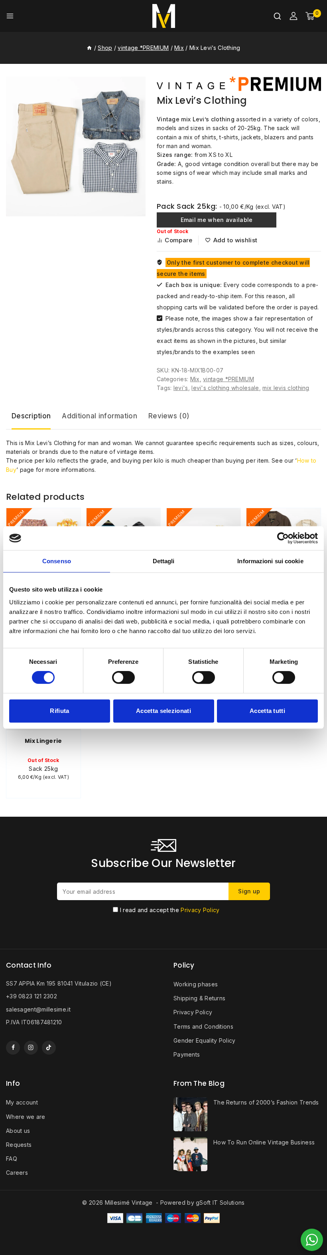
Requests (19, 1144)
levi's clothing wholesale (225, 387)
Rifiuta (59, 710)
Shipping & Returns (199, 998)
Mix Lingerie (43, 741)
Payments (186, 1054)
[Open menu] (10, 16)
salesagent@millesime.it (38, 1009)
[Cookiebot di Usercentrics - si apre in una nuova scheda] (283, 538)
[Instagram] (31, 1048)
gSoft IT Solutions (220, 1202)
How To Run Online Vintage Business (264, 1142)
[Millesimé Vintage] (163, 16)
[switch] (123, 677)
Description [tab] (31, 416)
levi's (180, 387)
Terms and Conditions (203, 1026)
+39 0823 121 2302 (31, 996)
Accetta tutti (267, 710)
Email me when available (217, 219)
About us (18, 1130)
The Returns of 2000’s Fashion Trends (266, 1102)
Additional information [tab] (99, 416)
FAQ (11, 1158)
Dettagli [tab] (164, 561)
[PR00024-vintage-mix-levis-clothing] (76, 146)
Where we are (25, 1116)
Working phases (195, 984)
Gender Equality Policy (204, 1040)
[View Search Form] (277, 16)
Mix (195, 379)
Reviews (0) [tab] (168, 416)
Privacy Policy (200, 910)
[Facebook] (13, 1048)
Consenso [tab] (56, 561)
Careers (17, 1172)
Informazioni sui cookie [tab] (270, 561)
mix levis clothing (285, 387)
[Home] (89, 47)
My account (22, 1102)
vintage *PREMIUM (228, 379)
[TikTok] (49, 1048)
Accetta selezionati (163, 710)
